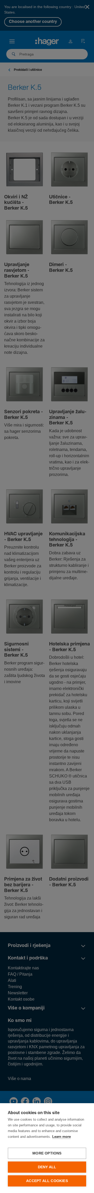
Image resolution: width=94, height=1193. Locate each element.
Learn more (61, 1137)
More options (46, 1153)
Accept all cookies (47, 1181)
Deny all (47, 1167)
